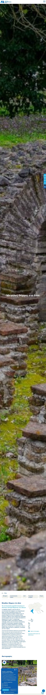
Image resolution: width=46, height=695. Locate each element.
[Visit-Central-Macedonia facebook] (45, 175)
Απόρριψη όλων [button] (13, 689)
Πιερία (41, 595)
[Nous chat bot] (43, 691)
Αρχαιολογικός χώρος (13, 596)
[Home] (6, 2)
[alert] (9, 681)
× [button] (16, 669)
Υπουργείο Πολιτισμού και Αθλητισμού (34, 634)
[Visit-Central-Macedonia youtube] (45, 183)
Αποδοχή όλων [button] (5, 689)
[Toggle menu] (44, 2)
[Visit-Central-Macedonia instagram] (45, 178)
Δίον (24, 595)
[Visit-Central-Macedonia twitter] (45, 180)
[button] (9, 692)
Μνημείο (5, 595)
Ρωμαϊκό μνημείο (31, 596)
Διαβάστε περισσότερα (11, 680)
